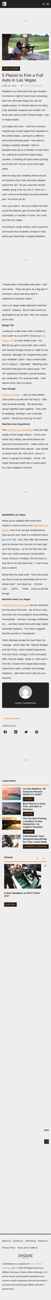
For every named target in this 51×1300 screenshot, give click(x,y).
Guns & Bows (11, 69)
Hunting (10, 904)
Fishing (28, 832)
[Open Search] (44, 4)
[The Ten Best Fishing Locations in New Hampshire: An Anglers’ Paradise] (11, 823)
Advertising (30, 1241)
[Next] (44, 858)
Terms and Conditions (27, 1248)
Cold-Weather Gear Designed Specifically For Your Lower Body (35, 839)
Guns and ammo (12, 718)
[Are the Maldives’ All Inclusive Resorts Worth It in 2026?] (11, 793)
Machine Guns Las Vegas (15, 605)
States (28, 814)
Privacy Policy (8, 1248)
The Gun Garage (11, 394)
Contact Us (18, 1241)
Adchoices (43, 1241)
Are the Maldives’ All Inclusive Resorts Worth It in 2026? (34, 791)
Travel (28, 799)
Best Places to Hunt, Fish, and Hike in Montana (34, 806)
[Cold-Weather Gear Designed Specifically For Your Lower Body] (11, 841)
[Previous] (37, 858)
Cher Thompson (33, 86)
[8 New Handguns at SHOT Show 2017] (22, 876)
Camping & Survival (35, 846)
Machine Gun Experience (20, 430)
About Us (6, 1241)
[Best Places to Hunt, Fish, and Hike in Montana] (11, 808)
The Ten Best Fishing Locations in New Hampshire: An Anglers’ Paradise (35, 822)
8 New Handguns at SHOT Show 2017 (22, 894)
